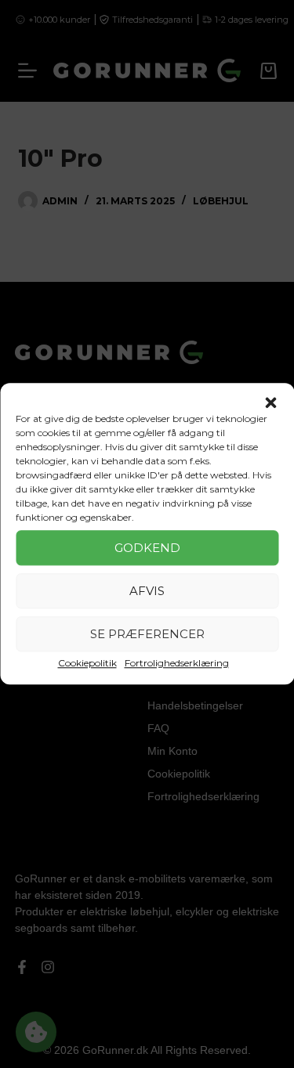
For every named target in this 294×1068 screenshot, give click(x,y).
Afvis (147, 590)
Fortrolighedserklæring (177, 663)
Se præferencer (147, 633)
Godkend (147, 547)
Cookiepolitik (87, 663)
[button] (270, 402)
